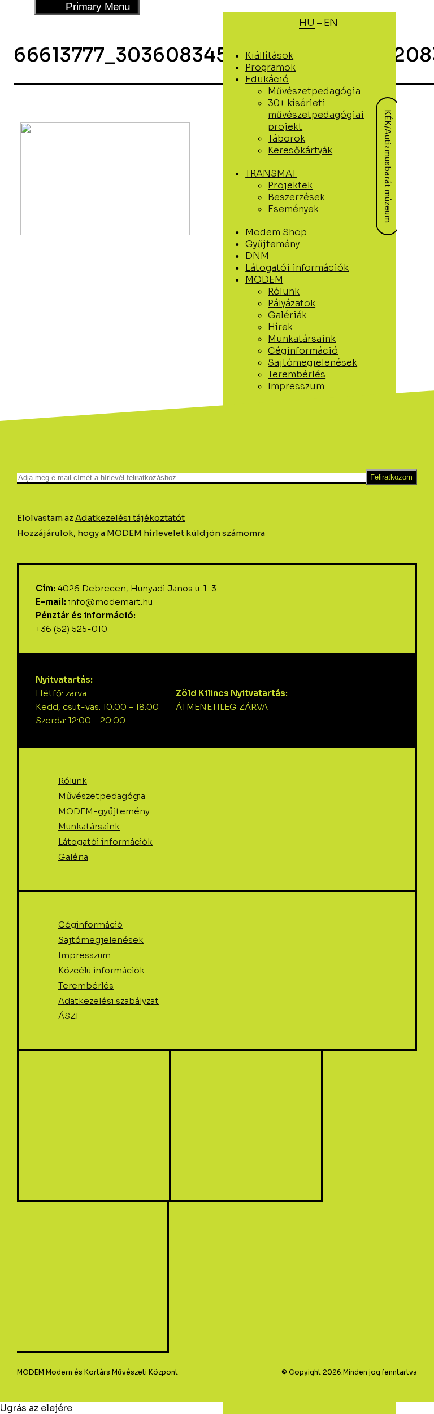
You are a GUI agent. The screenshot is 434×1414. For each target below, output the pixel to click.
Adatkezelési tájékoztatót (130, 517)
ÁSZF (69, 1016)
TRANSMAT (271, 173)
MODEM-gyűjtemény (104, 811)
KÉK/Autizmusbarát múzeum (388, 166)
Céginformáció (303, 351)
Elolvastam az (101, 517)
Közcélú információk (101, 970)
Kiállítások (269, 56)
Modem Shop (276, 232)
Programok (270, 67)
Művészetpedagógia (314, 91)
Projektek (290, 185)
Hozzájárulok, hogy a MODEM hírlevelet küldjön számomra (141, 533)
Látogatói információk (105, 841)
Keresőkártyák (300, 150)
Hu (307, 22)
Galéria (73, 856)
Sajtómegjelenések (312, 362)
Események (293, 209)
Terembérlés (297, 374)
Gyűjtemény (272, 244)
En (331, 22)
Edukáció (267, 79)
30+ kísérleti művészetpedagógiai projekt (316, 115)
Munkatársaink (89, 826)
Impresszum (296, 386)
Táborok (286, 138)
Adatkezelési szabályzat (108, 1000)
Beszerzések (296, 197)
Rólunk (72, 780)
